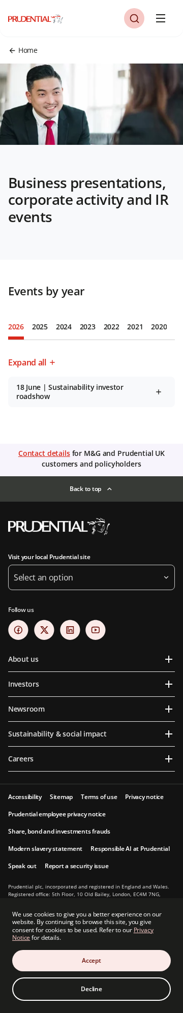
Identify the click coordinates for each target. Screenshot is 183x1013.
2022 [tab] (111, 326)
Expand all (27, 362)
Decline (91, 989)
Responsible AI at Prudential (129, 848)
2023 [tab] (88, 326)
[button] (134, 18)
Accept (91, 960)
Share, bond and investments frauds (59, 831)
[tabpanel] (91, 379)
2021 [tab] (135, 326)
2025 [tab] (40, 326)
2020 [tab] (159, 326)
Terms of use (99, 796)
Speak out (22, 866)
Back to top (85, 488)
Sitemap (61, 796)
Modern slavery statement (45, 848)
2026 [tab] (16, 326)
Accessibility (25, 796)
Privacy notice (144, 796)
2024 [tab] (64, 326)
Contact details (44, 453)
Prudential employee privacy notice (57, 814)
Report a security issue (76, 866)
